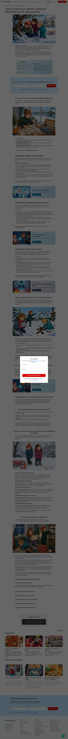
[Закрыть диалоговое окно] (66, 2)
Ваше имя (24, 364)
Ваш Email (24, 369)
